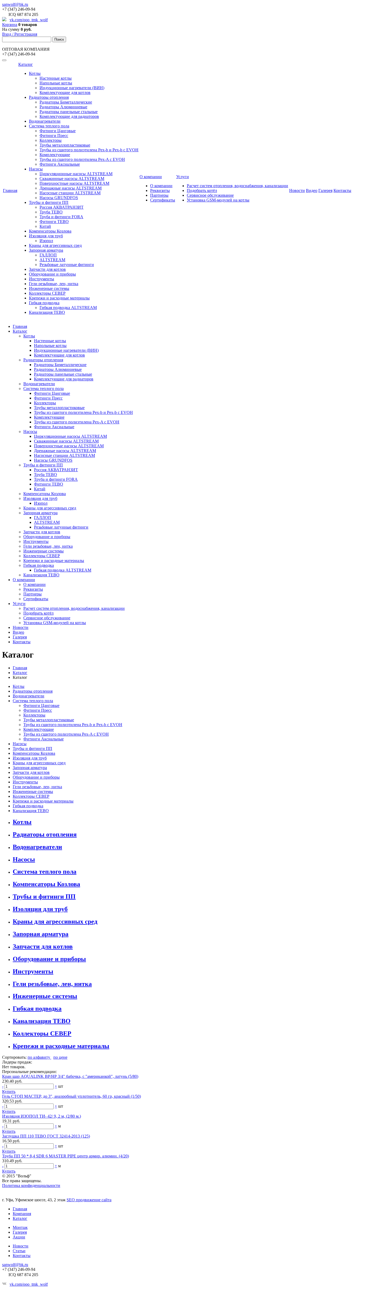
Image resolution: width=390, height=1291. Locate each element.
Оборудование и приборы (52, 274)
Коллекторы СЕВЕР (47, 293)
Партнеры (159, 195)
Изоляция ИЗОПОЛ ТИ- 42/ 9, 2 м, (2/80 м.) (41, 1116)
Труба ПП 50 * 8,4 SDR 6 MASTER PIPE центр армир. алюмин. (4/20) (65, 1156)
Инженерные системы (49, 288)
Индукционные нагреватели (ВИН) (72, 87)
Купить (8, 1091)
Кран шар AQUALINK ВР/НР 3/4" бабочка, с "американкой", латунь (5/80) (70, 1076)
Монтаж (20, 1227)
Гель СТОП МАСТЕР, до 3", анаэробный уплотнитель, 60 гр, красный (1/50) (71, 1096)
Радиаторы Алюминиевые (63, 107)
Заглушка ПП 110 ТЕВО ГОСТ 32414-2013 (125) (46, 1136)
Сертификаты (162, 200)
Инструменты (41, 279)
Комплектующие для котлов (65, 92)
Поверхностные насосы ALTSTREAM (74, 183)
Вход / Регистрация (19, 34)
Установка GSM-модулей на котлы (218, 200)
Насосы (36, 169)
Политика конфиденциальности (31, 1185)
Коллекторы (51, 140)
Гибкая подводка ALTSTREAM (68, 307)
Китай (45, 226)
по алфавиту (39, 1057)
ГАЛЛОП (48, 255)
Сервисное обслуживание (210, 195)
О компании (151, 176)
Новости (297, 190)
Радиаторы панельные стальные (69, 111)
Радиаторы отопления (49, 97)
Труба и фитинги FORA (61, 217)
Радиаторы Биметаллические (66, 102)
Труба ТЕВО (51, 212)
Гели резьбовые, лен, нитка (53, 283)
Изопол (46, 240)
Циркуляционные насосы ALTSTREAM (76, 173)
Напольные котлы (56, 83)
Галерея (325, 190)
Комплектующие (55, 154)
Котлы (35, 73)
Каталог (25, 64)
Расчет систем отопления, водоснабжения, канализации (237, 185)
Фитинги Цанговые (58, 130)
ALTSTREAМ (52, 260)
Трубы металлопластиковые (65, 145)
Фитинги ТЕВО (54, 221)
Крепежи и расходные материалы (59, 298)
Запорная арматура (46, 250)
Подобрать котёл (202, 190)
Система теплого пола (49, 126)
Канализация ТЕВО (47, 312)
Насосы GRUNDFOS (59, 197)
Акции (19, 1237)
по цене (60, 1057)
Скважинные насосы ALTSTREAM (72, 178)
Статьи (19, 1251)
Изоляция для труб (46, 236)
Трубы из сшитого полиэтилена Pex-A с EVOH (82, 159)
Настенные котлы (56, 78)
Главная (10, 190)
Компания (22, 1213)
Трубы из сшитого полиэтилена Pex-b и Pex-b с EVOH (89, 150)
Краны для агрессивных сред (55, 245)
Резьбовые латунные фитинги (67, 264)
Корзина (9, 24)
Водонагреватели (44, 121)
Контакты (342, 190)
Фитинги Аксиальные (60, 164)
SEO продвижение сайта (89, 1200)
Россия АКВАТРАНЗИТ (62, 207)
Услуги (182, 176)
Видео (311, 190)
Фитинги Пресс (54, 135)
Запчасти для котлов (47, 269)
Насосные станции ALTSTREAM (70, 193)
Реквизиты (160, 190)
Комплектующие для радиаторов (69, 116)
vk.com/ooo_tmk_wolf (29, 20)
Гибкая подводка (44, 303)
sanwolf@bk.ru (15, 4)
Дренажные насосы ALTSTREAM (71, 188)
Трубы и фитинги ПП (48, 202)
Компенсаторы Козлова (50, 231)
